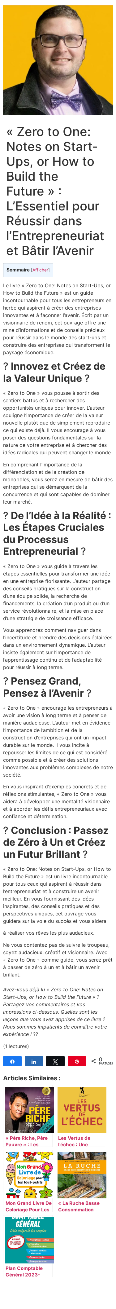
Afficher (40, 269)
